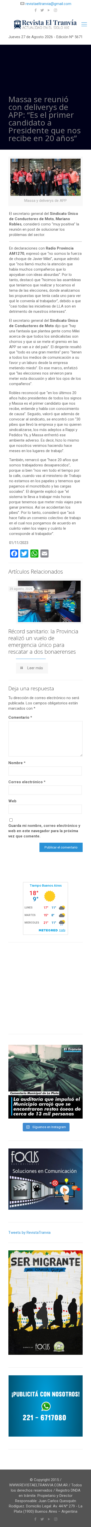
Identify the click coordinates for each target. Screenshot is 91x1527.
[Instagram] (55, 10)
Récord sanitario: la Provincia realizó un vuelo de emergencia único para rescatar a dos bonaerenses (43, 641)
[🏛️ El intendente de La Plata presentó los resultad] (45, 1082)
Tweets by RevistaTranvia (29, 1232)
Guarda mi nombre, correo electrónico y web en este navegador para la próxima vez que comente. (44, 830)
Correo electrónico (27, 782)
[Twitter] (42, 10)
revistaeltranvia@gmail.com (48, 4)
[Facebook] (35, 10)
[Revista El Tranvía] (45, 24)
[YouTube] (49, 10)
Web (12, 801)
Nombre (17, 763)
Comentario (20, 717)
